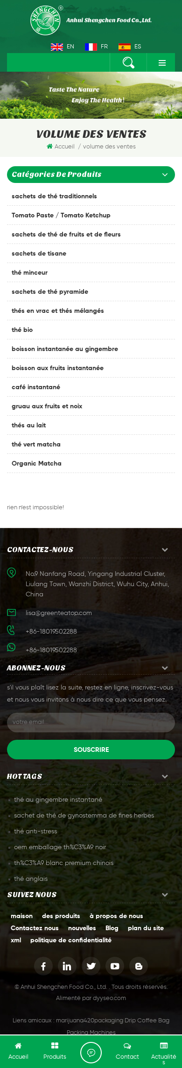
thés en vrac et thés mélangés (58, 311)
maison (22, 916)
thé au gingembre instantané (58, 800)
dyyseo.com (109, 998)
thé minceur (30, 273)
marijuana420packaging (89, 1021)
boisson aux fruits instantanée (58, 368)
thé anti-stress (35, 831)
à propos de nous (116, 916)
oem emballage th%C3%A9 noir (60, 847)
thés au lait (29, 425)
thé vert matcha (36, 444)
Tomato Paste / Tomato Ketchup (61, 215)
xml (16, 940)
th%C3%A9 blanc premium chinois (63, 863)
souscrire (91, 750)
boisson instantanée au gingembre (65, 349)
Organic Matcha (37, 463)
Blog (112, 928)
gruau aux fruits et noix (47, 406)
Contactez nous (35, 928)
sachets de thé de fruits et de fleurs (66, 234)
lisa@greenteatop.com (59, 613)
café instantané (36, 387)
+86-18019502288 (51, 650)
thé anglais (31, 879)
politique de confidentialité (71, 940)
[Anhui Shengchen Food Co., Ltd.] (91, 20)
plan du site (146, 928)
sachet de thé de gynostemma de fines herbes (84, 815)
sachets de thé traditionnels (54, 196)
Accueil (65, 147)
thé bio (22, 330)
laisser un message (91, 1052)
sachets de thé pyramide (50, 292)
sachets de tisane (39, 253)
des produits (61, 916)
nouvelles (82, 928)
